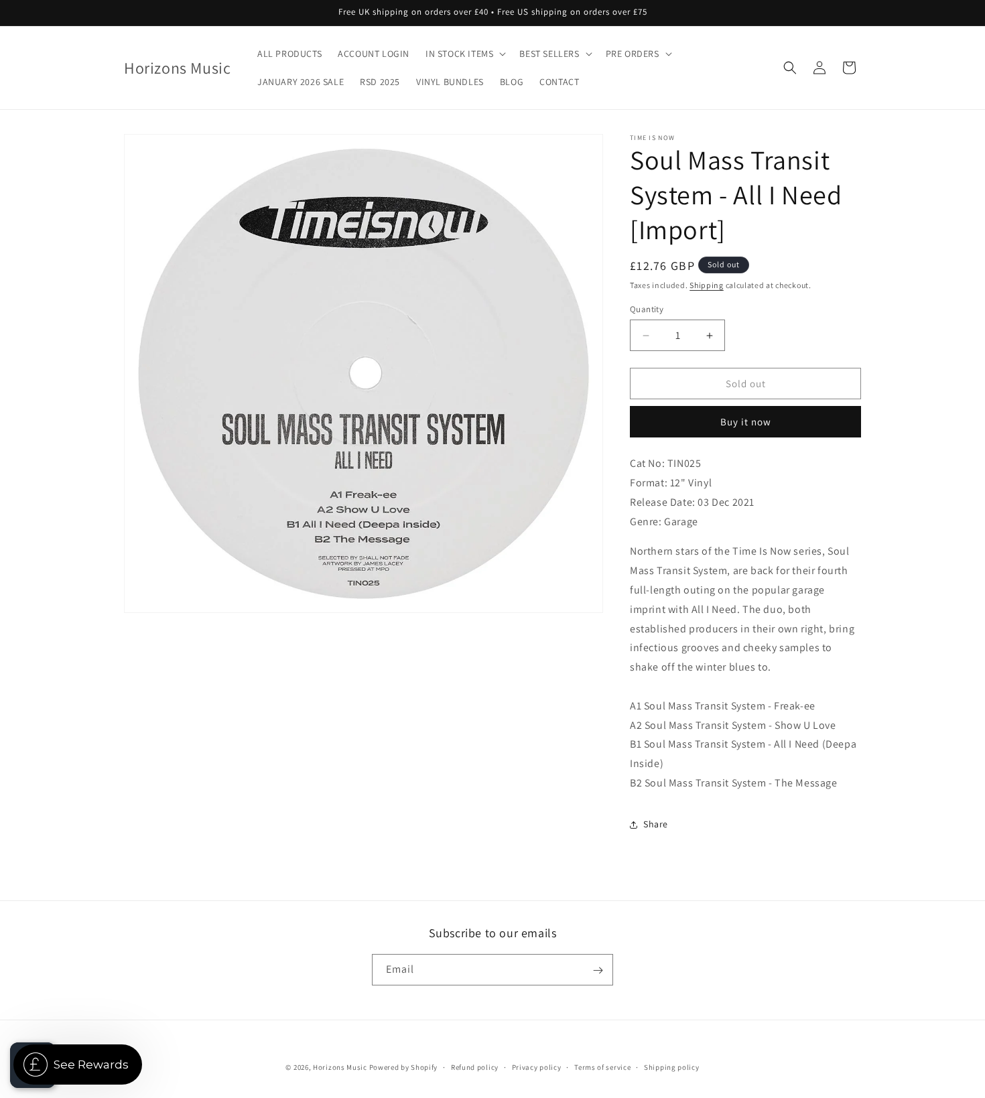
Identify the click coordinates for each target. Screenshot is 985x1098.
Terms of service (602, 1066)
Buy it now (745, 421)
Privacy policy (537, 1066)
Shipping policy (672, 1066)
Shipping (707, 285)
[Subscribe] (597, 970)
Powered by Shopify (403, 1067)
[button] (464, 54)
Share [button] (655, 824)
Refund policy (475, 1066)
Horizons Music (340, 1067)
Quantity (646, 309)
